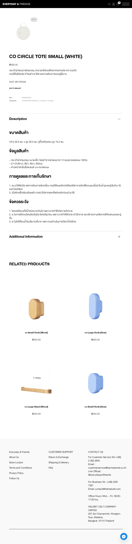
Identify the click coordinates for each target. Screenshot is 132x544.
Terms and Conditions (20, 468)
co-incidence (42, 100)
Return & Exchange (59, 457)
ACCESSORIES (27, 100)
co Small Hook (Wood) (36, 333)
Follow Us (14, 478)
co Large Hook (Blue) (95, 333)
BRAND (34, 100)
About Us (14, 457)
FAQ (51, 468)
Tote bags (50, 100)
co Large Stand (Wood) (36, 407)
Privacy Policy (16, 473)
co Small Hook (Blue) (95, 407)
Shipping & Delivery (59, 462)
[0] (118, 4)
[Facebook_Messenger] (123, 536)
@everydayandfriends (99, 475)
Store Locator (16, 462)
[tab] (66, 118)
